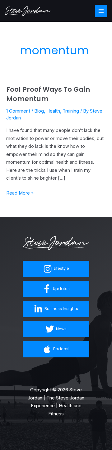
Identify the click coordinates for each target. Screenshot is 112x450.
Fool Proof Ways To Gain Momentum (48, 94)
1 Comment (18, 111)
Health (53, 111)
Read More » (20, 192)
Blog (39, 111)
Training (71, 111)
